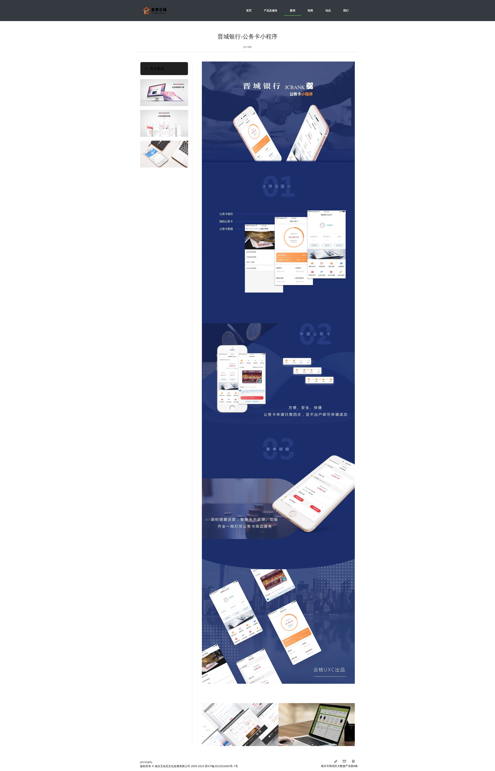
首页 (249, 10)
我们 (346, 10)
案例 (292, 10)
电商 (310, 10)
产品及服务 (270, 10)
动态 (328, 10)
